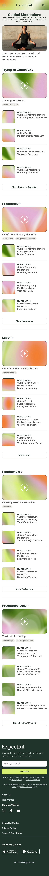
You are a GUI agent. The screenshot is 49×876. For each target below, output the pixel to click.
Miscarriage (8, 640)
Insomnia (7, 507)
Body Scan (8, 239)
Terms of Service (26, 787)
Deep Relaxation (10, 105)
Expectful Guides (10, 823)
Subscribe (24, 771)
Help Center (8, 800)
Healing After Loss (25, 640)
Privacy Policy (17, 780)
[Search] (43, 6)
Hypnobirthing (9, 373)
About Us (7, 794)
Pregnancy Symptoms (25, 239)
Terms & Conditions (33, 780)
